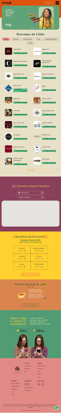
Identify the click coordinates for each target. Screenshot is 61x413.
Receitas (40, 374)
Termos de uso (28, 390)
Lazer (38, 39)
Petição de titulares (29, 387)
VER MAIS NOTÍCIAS (30, 304)
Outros (31, 42)
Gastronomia (28, 39)
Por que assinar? (28, 365)
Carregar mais (30, 169)
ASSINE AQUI (49, 2)
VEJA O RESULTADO (30, 273)
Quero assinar (28, 368)
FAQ (26, 371)
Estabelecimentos (49, 39)
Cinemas (17, 39)
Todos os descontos (16, 383)
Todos (8, 39)
